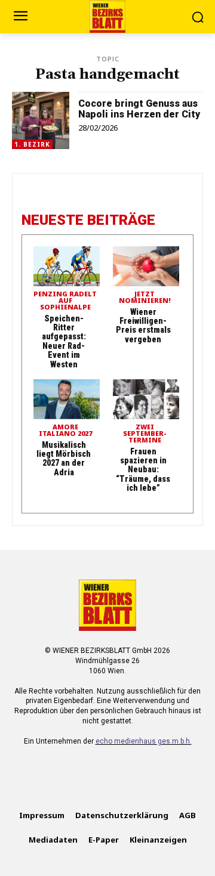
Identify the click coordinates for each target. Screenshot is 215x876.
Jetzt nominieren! (145, 297)
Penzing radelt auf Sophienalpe (65, 300)
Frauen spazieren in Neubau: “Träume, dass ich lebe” (143, 470)
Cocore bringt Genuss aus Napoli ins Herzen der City (139, 109)
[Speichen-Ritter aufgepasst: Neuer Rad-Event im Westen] (66, 266)
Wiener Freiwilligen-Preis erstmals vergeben (143, 325)
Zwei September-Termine (145, 433)
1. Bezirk (32, 144)
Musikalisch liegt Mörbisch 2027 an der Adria (63, 458)
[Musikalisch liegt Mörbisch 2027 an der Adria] (66, 399)
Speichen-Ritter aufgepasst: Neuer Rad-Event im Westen (64, 341)
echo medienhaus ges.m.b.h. (144, 741)
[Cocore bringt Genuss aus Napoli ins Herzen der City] (40, 120)
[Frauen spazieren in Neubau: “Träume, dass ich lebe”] (146, 399)
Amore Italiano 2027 (65, 430)
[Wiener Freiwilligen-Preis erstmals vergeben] (146, 266)
